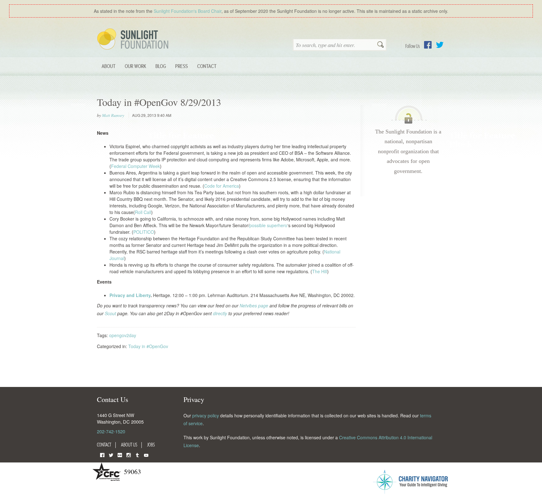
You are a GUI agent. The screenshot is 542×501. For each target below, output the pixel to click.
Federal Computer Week (135, 166)
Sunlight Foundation (134, 39)
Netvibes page (254, 305)
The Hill (319, 271)
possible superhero (268, 225)
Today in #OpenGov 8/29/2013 (159, 102)
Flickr (120, 454)
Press (181, 66)
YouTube (146, 454)
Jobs (151, 444)
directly (220, 313)
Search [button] (380, 45)
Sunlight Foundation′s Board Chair (187, 11)
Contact (206, 66)
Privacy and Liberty (130, 295)
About (108, 66)
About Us (129, 444)
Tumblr (137, 454)
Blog (161, 66)
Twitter (440, 45)
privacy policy (205, 415)
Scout (110, 313)
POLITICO (143, 232)
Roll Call (143, 212)
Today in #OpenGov (148, 346)
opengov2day (122, 335)
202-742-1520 (111, 431)
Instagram (128, 454)
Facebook (428, 45)
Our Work (135, 66)
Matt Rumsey (113, 115)
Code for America (221, 186)
